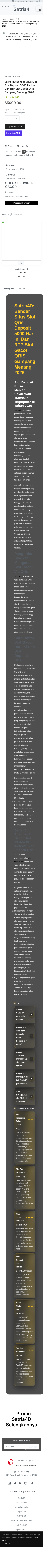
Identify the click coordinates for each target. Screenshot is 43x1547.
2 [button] (19, 276)
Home (4, 19)
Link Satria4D (21, 1525)
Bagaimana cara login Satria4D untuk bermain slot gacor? (21, 1035)
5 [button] (26, 276)
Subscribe (32, 1447)
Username (9, 192)
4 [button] (24, 276)
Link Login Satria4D (21, 1511)
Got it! (7, 1543)
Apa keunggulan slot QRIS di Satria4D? (21, 1096)
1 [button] (16, 276)
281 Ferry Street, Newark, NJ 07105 (26, 1)
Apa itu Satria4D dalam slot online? (20, 1014)
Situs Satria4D (21, 1507)
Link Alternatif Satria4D (21, 1520)
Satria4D (13, 19)
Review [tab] (22, 288)
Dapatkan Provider (21, 203)
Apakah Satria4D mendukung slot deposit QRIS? (21, 1058)
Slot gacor (18, 576)
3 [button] (21, 276)
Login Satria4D (21, 1529)
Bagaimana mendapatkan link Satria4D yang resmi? (22, 1078)
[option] (21, 250)
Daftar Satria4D (21, 269)
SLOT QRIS (21, 1516)
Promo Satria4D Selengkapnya (21, 1419)
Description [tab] (8, 288)
